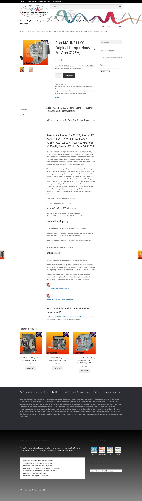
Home (22, 21)
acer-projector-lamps (46, 31)
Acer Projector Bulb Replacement (81, 91)
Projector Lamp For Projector (79, 21)
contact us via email (74, 317)
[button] (48, 43)
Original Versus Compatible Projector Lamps (38, 461)
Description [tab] (24, 109)
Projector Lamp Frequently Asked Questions (37, 466)
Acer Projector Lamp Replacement (75, 93)
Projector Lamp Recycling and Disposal (36, 476)
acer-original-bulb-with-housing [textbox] (110, 58)
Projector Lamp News (103, 21)
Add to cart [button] (30, 368)
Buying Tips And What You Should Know (59, 299)
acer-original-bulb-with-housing (63, 31)
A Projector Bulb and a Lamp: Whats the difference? (40, 471)
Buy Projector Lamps (34, 21)
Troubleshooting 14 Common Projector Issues (38, 463)
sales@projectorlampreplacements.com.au (48, 1)
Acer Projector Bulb (65, 91)
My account (24, 24)
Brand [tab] (22, 115)
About (50, 21)
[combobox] (111, 57)
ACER (57, 97)
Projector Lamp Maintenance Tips (34, 473)
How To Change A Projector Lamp (57, 288)
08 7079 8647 (27, 1)
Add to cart (69, 76)
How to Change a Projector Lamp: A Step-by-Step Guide (41, 468)
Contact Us (62, 21)
